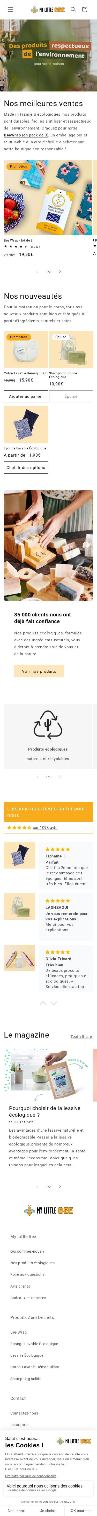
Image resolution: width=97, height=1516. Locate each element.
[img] (19, 827)
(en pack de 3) (26, 135)
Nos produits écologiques (32, 1263)
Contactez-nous (24, 1413)
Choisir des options (25, 467)
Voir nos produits (39, 671)
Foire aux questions (27, 1274)
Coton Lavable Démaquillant (26, 373)
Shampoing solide (25, 1379)
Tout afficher (82, 1036)
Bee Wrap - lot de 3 (18, 240)
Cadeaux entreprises (28, 1298)
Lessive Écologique (26, 1355)
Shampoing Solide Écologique (63, 375)
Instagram (19, 1425)
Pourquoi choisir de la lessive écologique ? (45, 1111)
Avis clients (20, 1286)
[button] (10, 9)
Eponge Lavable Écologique (25, 448)
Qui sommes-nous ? (27, 1251)
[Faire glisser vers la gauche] (37, 271)
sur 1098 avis (45, 827)
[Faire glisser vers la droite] (60, 271)
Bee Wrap (18, 1332)
